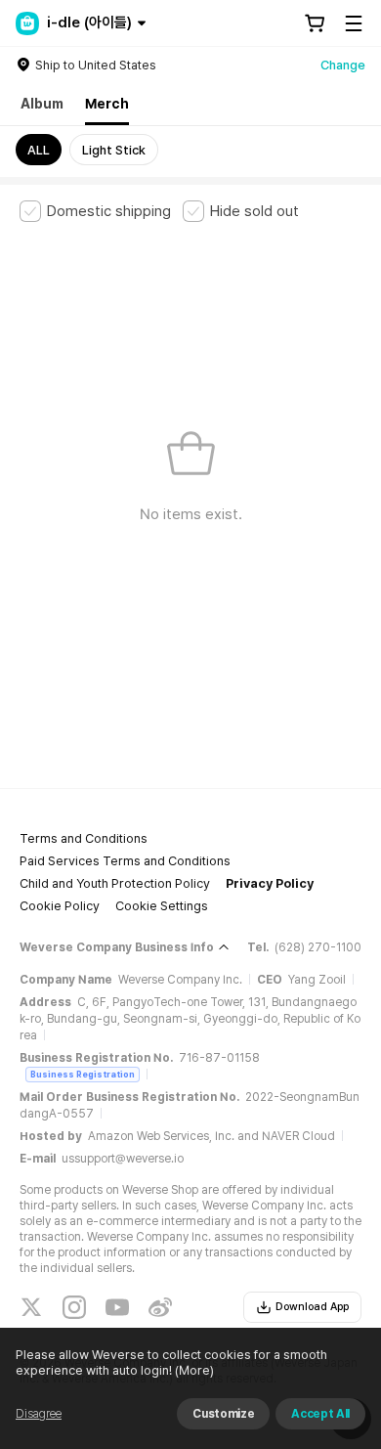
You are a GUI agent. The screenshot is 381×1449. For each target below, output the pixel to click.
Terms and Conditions (84, 838)
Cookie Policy (60, 906)
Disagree (39, 1414)
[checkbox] (95, 211)
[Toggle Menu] (353, 23)
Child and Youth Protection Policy (115, 883)
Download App (312, 1306)
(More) (194, 1370)
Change (342, 65)
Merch (107, 103)
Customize (223, 1414)
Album (42, 103)
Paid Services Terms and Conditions (125, 861)
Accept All (320, 1414)
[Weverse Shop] (27, 23)
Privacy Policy (270, 883)
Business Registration (82, 1074)
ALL (38, 150)
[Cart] (314, 23)
